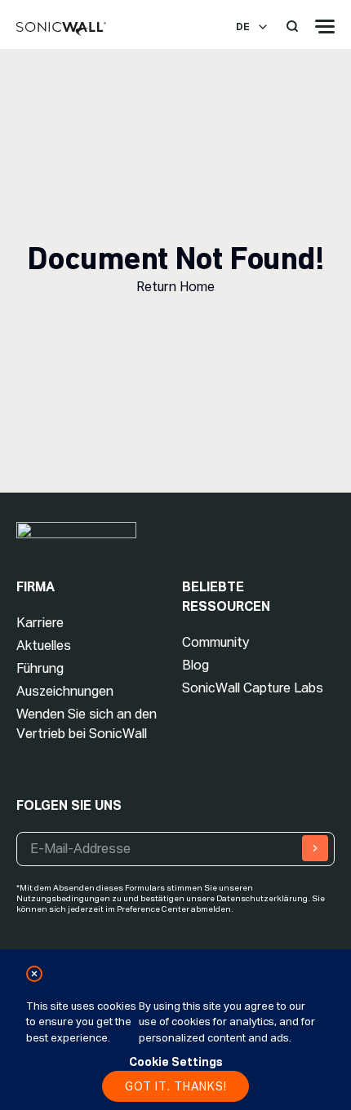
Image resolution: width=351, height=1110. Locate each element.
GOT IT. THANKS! (176, 1086)
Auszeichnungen (64, 691)
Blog (195, 665)
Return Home (175, 286)
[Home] (61, 29)
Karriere (40, 622)
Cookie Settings (176, 1061)
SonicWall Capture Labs (252, 688)
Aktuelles (43, 645)
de (243, 27)
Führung (40, 668)
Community (215, 642)
